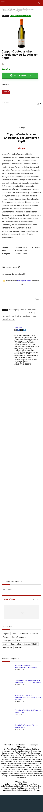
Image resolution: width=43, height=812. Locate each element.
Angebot (6, 634)
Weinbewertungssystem (12, 644)
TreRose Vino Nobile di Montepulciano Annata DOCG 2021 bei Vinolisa (28, 697)
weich (5, 319)
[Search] (39, 3)
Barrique (23, 310)
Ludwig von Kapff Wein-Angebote (20, 15)
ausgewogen (13, 310)
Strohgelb (26, 316)
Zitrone (11, 319)
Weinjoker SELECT (30, 644)
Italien (31, 313)
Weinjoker (18, 328)
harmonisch (23, 313)
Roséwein (34, 634)
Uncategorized (8, 641)
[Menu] (3, 3)
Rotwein (6, 637)
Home (4, 9)
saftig (19, 316)
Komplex (5, 316)
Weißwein (11, 9)
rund (12, 316)
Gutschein (24, 634)
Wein (18, 641)
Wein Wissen (7, 647)
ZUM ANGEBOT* (22, 75)
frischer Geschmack (9, 313)
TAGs (34, 316)
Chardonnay (32, 310)
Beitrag (14, 634)
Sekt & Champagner (19, 637)
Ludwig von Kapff (24, 281)
